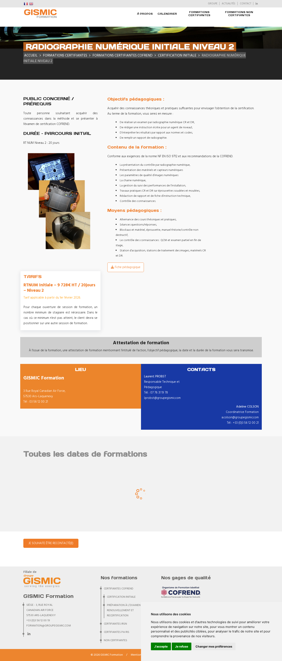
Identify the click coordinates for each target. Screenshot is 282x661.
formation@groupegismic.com (48, 625)
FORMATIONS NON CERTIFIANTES (239, 14)
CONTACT (245, 4)
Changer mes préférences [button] (214, 646)
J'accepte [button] (161, 646)
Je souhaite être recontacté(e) (50, 543)
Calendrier (167, 13)
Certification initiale (121, 597)
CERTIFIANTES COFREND (118, 588)
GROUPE (212, 4)
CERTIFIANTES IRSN (115, 623)
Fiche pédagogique (127, 267)
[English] (31, 4)
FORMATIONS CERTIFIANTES (199, 14)
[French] (26, 4)
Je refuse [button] (181, 646)
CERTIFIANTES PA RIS (116, 632)
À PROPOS (145, 13)
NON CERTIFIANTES (115, 640)
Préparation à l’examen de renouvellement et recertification (126, 610)
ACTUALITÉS (228, 4)
